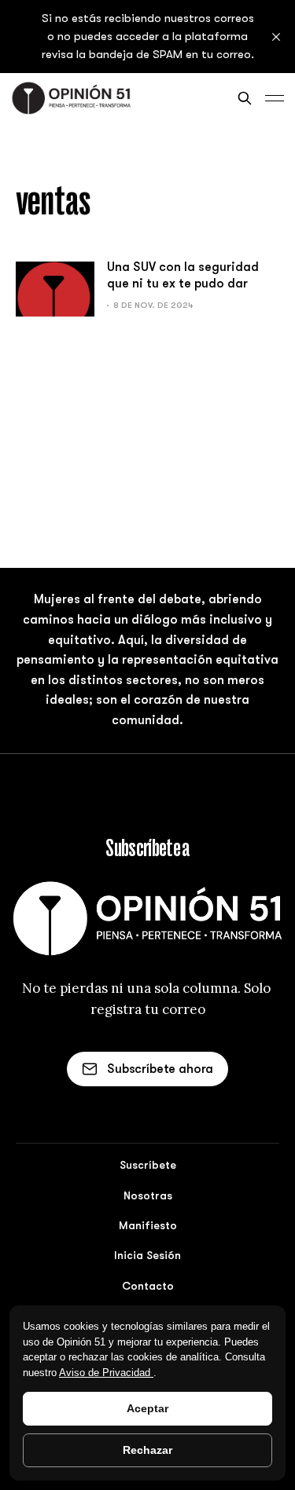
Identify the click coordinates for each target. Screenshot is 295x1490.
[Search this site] (244, 98)
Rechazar (147, 1450)
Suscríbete (148, 1165)
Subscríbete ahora (160, 1069)
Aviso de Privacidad (106, 1372)
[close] (276, 36)
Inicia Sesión (147, 1255)
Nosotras (148, 1195)
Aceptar (147, 1408)
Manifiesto (148, 1225)
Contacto (148, 1285)
